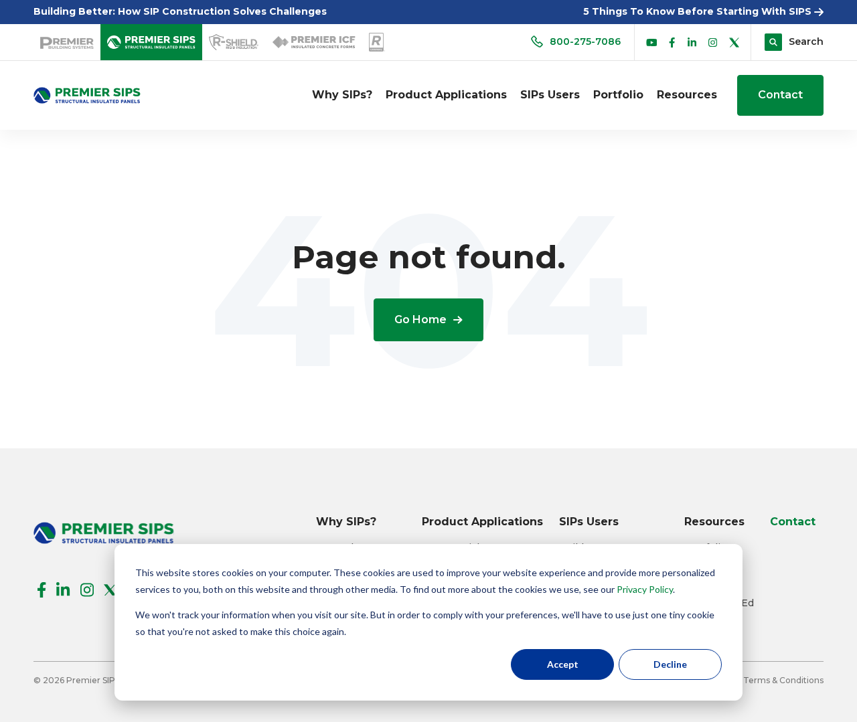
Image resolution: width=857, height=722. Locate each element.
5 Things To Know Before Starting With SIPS (698, 11)
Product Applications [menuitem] (446, 94)
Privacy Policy (645, 589)
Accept (562, 664)
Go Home (420, 319)
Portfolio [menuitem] (618, 94)
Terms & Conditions (783, 680)
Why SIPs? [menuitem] (342, 94)
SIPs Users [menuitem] (550, 94)
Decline (670, 664)
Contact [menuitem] (792, 521)
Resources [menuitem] (687, 94)
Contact (780, 94)
